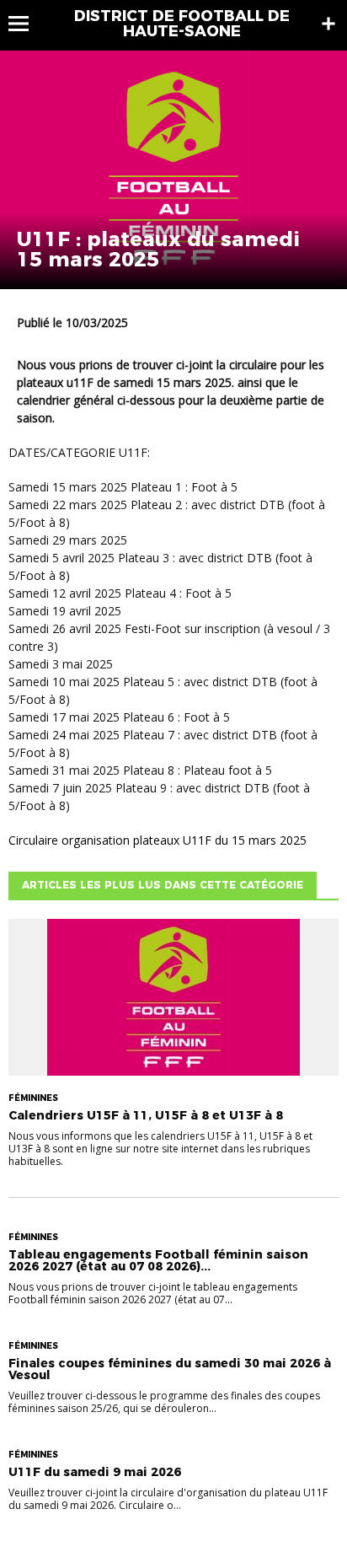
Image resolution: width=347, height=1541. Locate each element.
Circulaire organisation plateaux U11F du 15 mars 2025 (157, 840)
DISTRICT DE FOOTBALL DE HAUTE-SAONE (182, 23)
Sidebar (328, 23)
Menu (26, 23)
